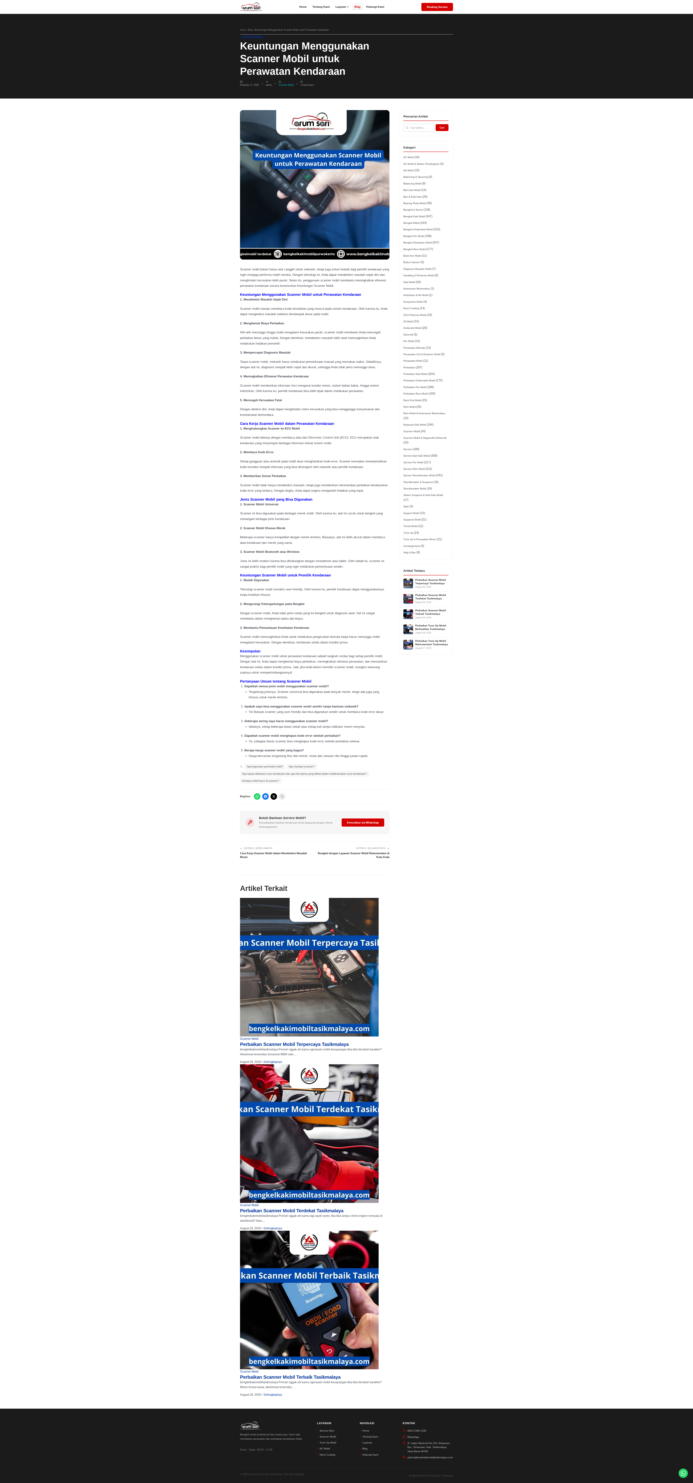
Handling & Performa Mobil (418, 275)
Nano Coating (411, 308)
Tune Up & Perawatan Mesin (419, 539)
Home (303, 6)
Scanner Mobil (252, 37)
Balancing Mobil (412, 183)
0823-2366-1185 (416, 1430)
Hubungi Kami (375, 6)
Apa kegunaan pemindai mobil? (265, 766)
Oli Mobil (408, 321)
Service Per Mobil (413, 462)
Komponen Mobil (413, 301)
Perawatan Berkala (414, 347)
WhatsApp (413, 1437)
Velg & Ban (409, 552)
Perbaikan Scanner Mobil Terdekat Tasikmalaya (291, 1210)
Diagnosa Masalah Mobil (417, 268)
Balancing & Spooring (415, 176)
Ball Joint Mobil (411, 190)
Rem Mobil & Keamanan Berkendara (424, 413)
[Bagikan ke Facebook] (265, 796)
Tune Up (408, 532)
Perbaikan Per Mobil (414, 387)
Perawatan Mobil (412, 360)
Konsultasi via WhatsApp (363, 822)
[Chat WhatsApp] (683, 1473)
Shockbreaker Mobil (414, 488)
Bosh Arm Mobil (412, 255)
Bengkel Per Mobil (413, 236)
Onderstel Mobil (412, 327)
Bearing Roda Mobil (414, 203)
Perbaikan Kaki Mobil (415, 374)
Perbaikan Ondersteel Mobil (419, 380)
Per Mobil (408, 341)
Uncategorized (411, 546)
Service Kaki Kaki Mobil (416, 455)
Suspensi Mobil (412, 519)
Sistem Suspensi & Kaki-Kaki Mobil (423, 495)
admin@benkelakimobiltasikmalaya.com (430, 1457)
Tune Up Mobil (328, 1442)
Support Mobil (411, 513)
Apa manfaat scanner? (302, 766)
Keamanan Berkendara (416, 288)
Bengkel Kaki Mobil (414, 216)
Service (407, 449)
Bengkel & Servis (413, 209)
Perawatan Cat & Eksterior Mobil (421, 354)
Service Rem (327, 1430)
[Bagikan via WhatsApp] (257, 796)
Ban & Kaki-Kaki (412, 196)
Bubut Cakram (411, 262)
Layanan (340, 6)
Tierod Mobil (410, 526)
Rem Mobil (409, 406)
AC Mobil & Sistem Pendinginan (421, 163)
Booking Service (437, 6)
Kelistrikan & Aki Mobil (415, 295)
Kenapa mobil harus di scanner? (260, 780)
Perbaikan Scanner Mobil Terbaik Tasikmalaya (290, 1377)
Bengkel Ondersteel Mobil (418, 229)
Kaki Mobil (409, 282)
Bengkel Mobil (411, 222)
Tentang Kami (321, 6)
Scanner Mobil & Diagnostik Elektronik (425, 437)
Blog (357, 6)
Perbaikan (409, 367)
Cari (442, 127)
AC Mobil (408, 157)
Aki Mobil (408, 170)
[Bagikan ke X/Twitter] (274, 796)
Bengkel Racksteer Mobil (417, 242)
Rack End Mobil (412, 400)
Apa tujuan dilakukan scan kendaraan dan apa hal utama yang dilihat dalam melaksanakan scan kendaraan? (304, 773)
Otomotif (408, 334)
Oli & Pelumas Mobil (414, 314)
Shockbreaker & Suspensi (418, 482)
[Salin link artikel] (282, 796)
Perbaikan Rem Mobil (415, 393)
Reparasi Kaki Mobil (414, 424)
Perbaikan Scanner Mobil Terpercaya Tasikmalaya (294, 1044)
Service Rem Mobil (414, 468)
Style (406, 506)
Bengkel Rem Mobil (414, 249)
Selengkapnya (272, 1061)
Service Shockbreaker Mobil (419, 475)
